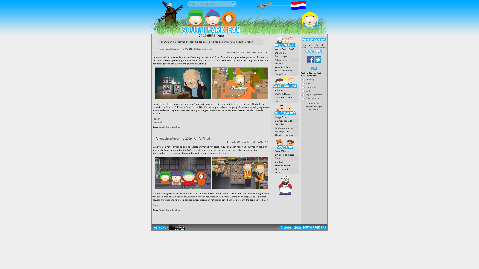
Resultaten (314, 109)
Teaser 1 (157, 118)
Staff (277, 158)
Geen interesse (312, 98)
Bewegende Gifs (283, 120)
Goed (308, 83)
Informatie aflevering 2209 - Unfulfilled (181, 139)
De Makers (280, 52)
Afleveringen (281, 59)
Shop (277, 101)
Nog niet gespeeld (314, 94)
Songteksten (281, 74)
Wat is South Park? (284, 49)
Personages (281, 56)
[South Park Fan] (211, 30)
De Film (279, 63)
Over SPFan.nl (282, 151)
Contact (279, 161)
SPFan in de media (284, 154)
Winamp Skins (282, 131)
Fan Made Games (284, 127)
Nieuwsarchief (283, 165)
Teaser (156, 205)
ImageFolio (280, 117)
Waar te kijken (282, 67)
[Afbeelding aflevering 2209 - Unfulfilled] (183, 188)
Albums (279, 90)
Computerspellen (284, 97)
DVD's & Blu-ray (283, 93)
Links (277, 172)
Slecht (308, 90)
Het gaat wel (311, 87)
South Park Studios (169, 127)
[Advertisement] (314, 168)
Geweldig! (310, 79)
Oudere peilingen (314, 106)
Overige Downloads (285, 135)
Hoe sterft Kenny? (284, 70)
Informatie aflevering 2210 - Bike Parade (182, 49)
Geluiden (279, 124)
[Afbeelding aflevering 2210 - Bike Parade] (183, 98)
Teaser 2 (157, 121)
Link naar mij (281, 169)
